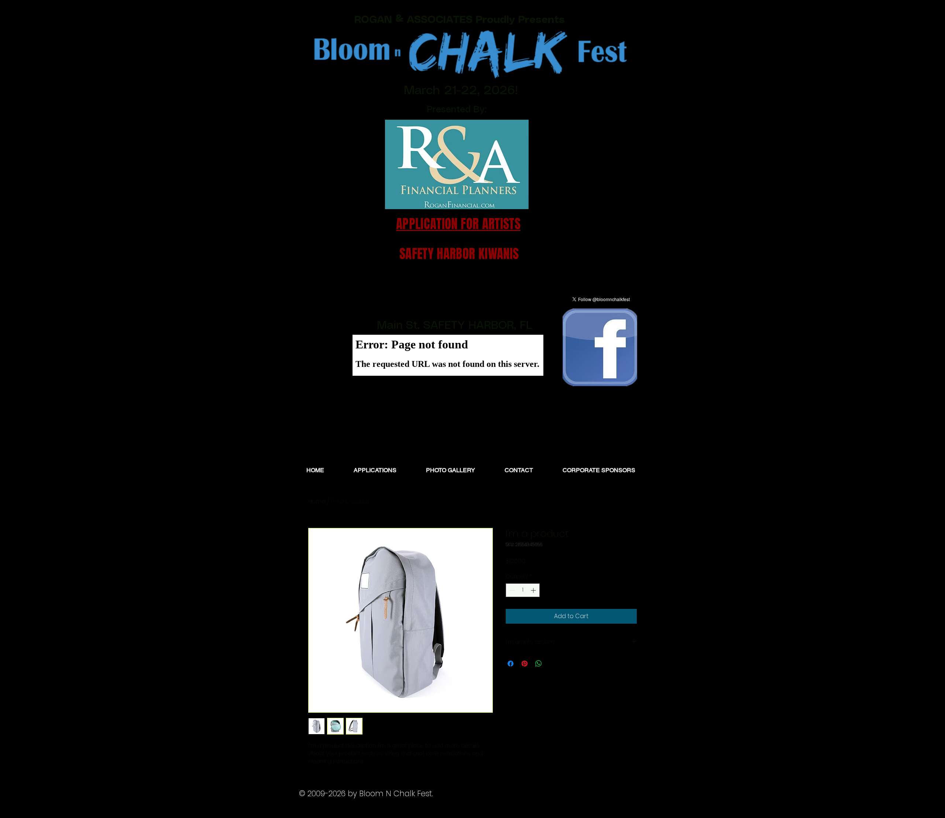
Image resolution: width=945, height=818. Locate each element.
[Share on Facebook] (510, 663)
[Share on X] (552, 663)
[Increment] (534, 590)
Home (317, 501)
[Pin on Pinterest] (524, 663)
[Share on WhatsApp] (538, 663)
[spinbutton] (522, 590)
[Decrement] (511, 590)
